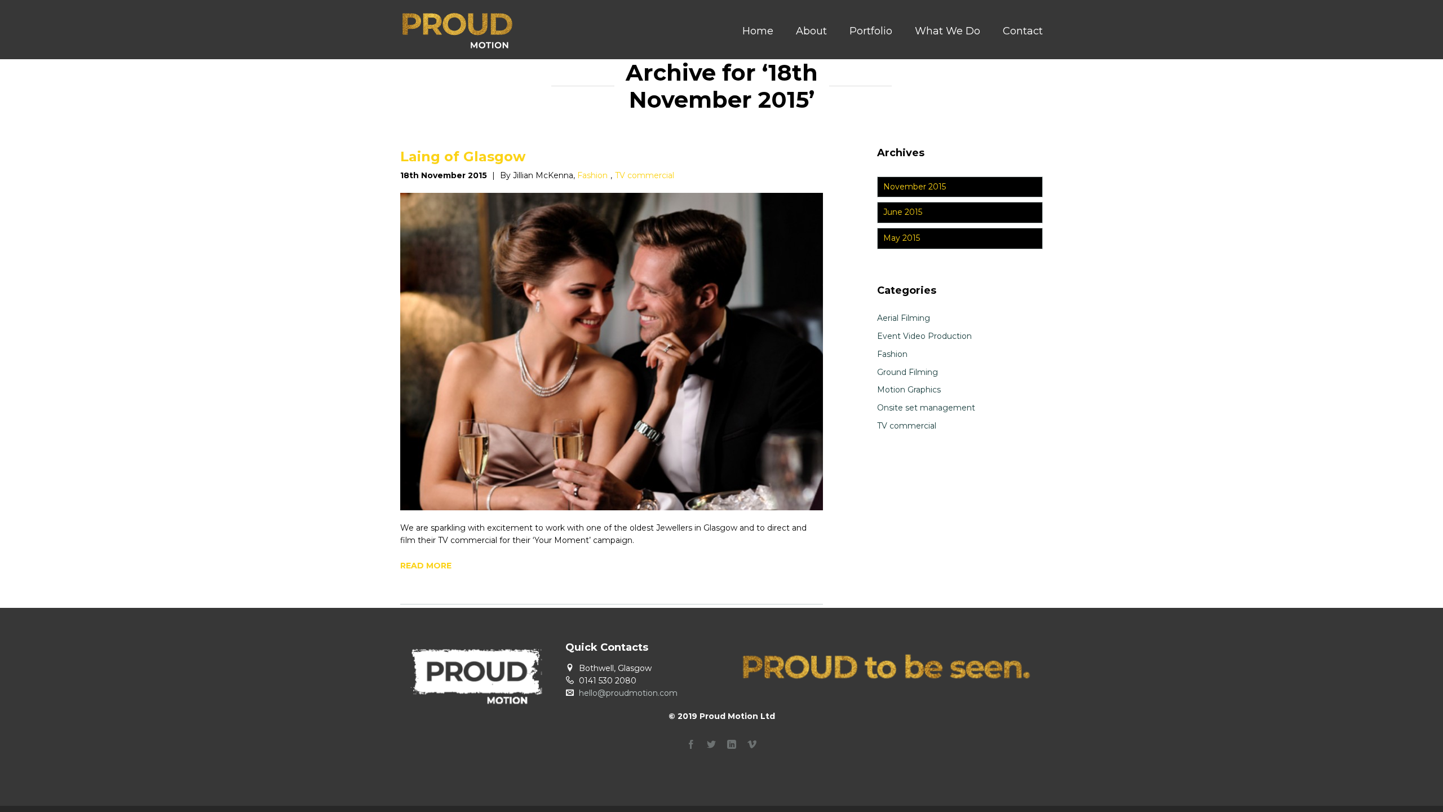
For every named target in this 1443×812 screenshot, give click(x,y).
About (811, 31)
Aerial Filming (903, 318)
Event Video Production (924, 336)
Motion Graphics (909, 390)
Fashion (592, 175)
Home (757, 31)
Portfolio (870, 31)
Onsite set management (926, 408)
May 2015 (901, 238)
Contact (1023, 31)
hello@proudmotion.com (628, 693)
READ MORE (426, 566)
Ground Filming (907, 372)
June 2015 (902, 212)
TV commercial (644, 175)
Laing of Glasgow (462, 156)
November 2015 (914, 187)
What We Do (947, 31)
